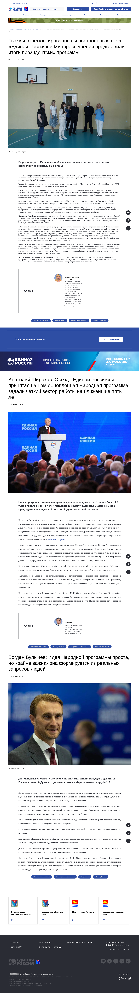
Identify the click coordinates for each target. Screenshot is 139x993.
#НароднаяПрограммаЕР (79, 646)
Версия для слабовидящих (121, 3)
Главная (11, 29)
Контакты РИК (16, 947)
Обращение (77, 9)
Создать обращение (110, 339)
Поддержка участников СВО (69, 20)
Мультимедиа (104, 15)
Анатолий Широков (56, 539)
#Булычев (84, 877)
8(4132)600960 (118, 945)
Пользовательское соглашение (19, 979)
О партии (11, 15)
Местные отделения (69, 15)
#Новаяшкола (60, 320)
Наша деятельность (46, 15)
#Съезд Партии (58, 646)
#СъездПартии (100, 877)
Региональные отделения (79, 942)
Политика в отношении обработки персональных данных (29, 984)
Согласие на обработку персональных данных (25, 986)
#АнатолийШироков (102, 646)
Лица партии (27, 15)
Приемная (87, 15)
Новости (35, 29)
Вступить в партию (123, 15)
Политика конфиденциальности (20, 982)
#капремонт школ (100, 320)
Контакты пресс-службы (49, 947)
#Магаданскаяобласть (79, 320)
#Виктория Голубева (41, 320)
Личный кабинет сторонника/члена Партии (111, 9)
